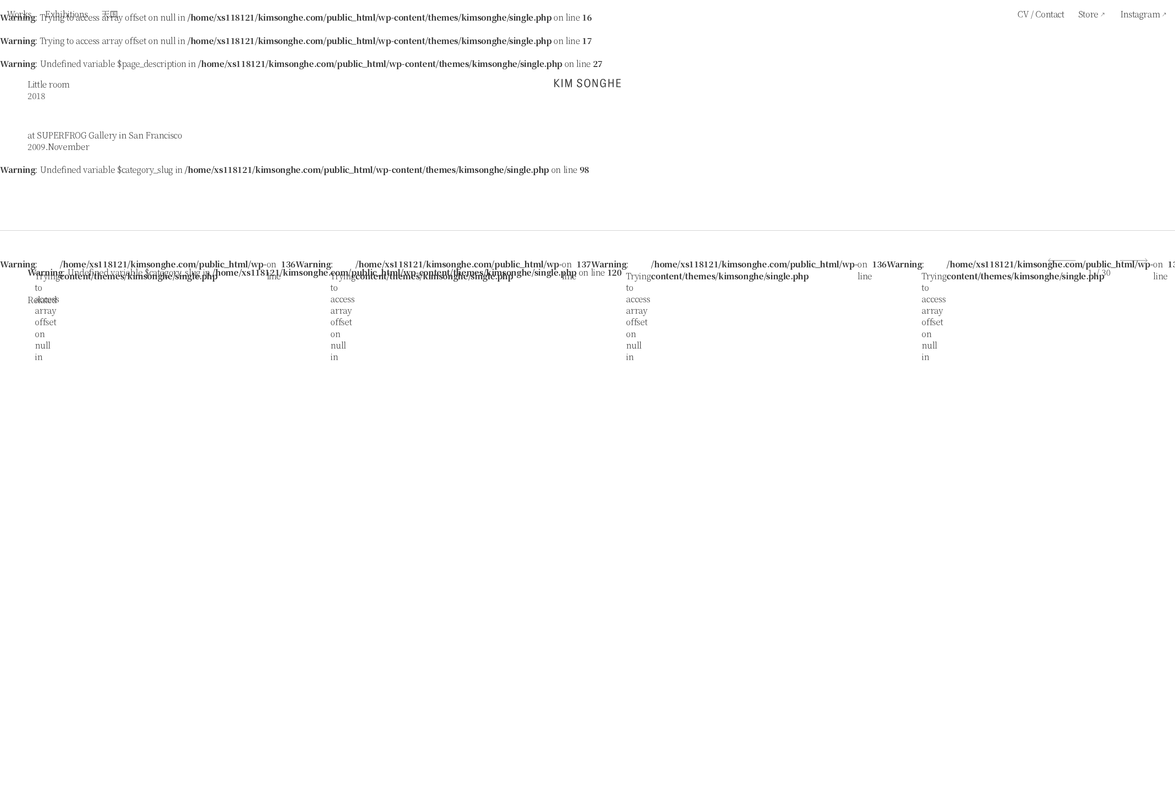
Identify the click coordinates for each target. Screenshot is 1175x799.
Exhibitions (66, 14)
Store (1088, 14)
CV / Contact (1041, 14)
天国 (109, 14)
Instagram (1140, 14)
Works (19, 14)
